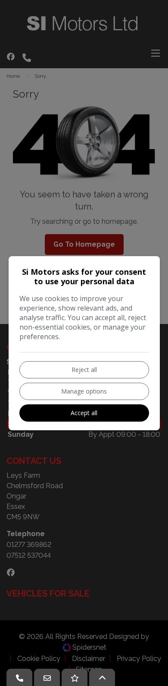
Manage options (84, 391)
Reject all (84, 369)
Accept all (84, 413)
